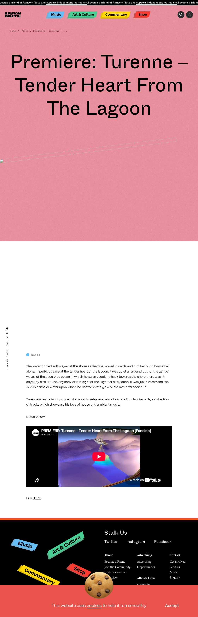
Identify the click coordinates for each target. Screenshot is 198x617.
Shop (142, 14)
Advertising (144, 555)
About (108, 555)
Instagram (135, 541)
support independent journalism (66, 2)
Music (56, 14)
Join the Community (117, 567)
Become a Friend (114, 561)
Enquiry (175, 577)
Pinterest (7, 341)
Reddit (7, 330)
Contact (175, 555)
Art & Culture (83, 14)
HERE (37, 498)
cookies (94, 605)
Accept (172, 605)
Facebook (7, 364)
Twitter (7, 352)
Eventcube (143, 585)
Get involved (178, 561)
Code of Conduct (115, 572)
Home (13, 30)
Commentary (116, 14)
